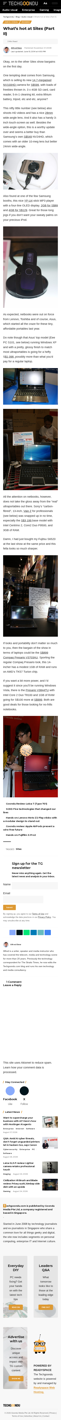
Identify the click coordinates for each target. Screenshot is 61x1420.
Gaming (6, 1191)
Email (6, 893)
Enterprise (8, 1128)
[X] (24, 1096)
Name (7, 884)
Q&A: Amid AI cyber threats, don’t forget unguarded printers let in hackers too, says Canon (21, 1141)
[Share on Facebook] (12, 932)
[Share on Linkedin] (33, 932)
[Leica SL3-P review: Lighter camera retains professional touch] (50, 1167)
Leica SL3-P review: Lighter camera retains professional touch (19, 1166)
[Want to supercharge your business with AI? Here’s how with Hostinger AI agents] (50, 1122)
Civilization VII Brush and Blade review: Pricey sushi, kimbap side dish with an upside (21, 1183)
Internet (20, 1128)
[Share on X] (19, 932)
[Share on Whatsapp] (26, 932)
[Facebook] (57, 944)
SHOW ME (16, 1378)
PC (33, 1149)
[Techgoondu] (22, 3)
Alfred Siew (16, 48)
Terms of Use (38, 914)
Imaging (26, 22)
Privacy (52, 1413)
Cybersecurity (10, 1149)
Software (30, 1128)
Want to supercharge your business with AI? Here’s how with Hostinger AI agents (19, 1121)
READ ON (16, 1307)
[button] (5, 3)
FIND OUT (46, 1307)
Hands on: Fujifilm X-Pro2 (21, 834)
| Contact (45, 1416)
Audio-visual (11, 22)
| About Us (37, 1416)
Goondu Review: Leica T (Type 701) (27, 803)
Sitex (19, 849)
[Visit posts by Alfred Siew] (6, 944)
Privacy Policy (44, 917)
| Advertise (28, 1416)
